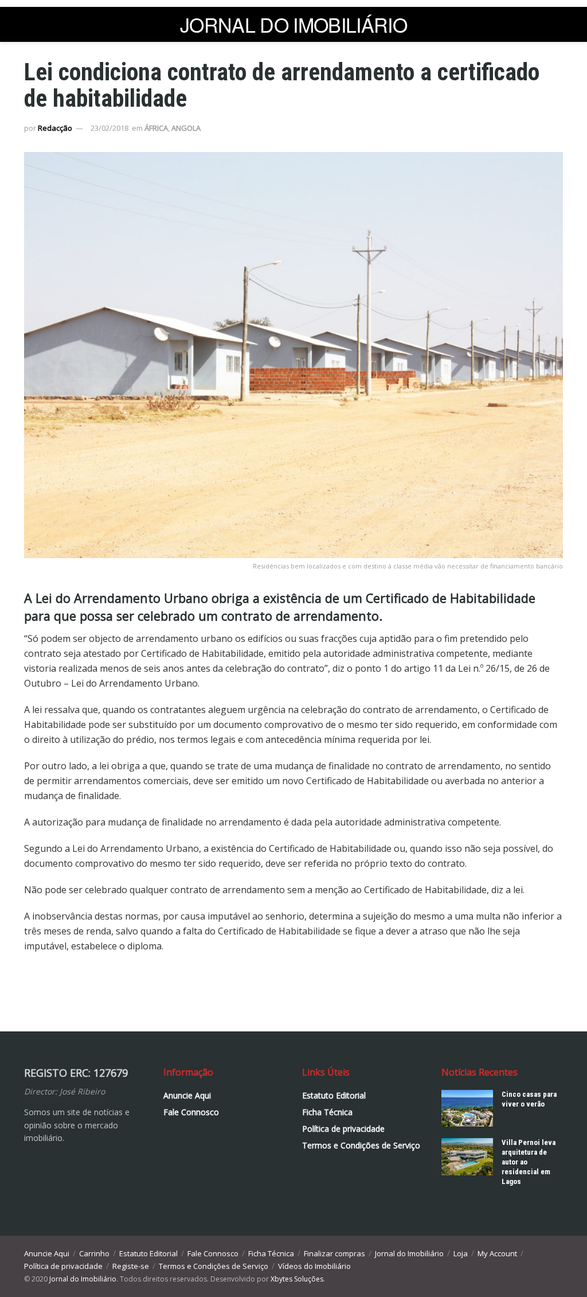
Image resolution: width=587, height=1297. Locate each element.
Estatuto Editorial (334, 1095)
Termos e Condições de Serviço (361, 1145)
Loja (460, 1253)
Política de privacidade (343, 1128)
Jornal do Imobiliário (409, 1253)
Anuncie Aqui (187, 1095)
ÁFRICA (156, 128)
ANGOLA (186, 128)
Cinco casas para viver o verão (529, 1099)
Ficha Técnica (327, 1112)
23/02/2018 (109, 128)
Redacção (55, 128)
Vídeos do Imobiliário (314, 1266)
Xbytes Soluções (297, 1279)
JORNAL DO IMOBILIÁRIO (293, 24)
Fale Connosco (191, 1112)
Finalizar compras (334, 1253)
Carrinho (94, 1253)
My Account (497, 1253)
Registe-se (130, 1266)
